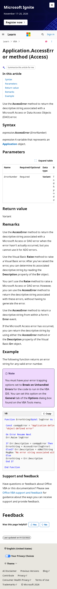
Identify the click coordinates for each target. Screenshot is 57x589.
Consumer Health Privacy (16, 579)
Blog (45, 570)
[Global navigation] (3, 34)
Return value (12, 87)
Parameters (11, 83)
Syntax (8, 79)
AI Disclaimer (10, 570)
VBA (15, 41)
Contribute (8, 575)
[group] (28, 183)
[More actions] (51, 41)
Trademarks (9, 584)
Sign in (50, 34)
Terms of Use (42, 579)
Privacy (21, 575)
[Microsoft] (28, 34)
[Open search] (42, 34)
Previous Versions (29, 570)
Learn (6, 41)
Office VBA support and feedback (22, 492)
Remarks (9, 91)
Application (10, 144)
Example (9, 95)
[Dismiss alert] (51, 5)
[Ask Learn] (46, 41)
